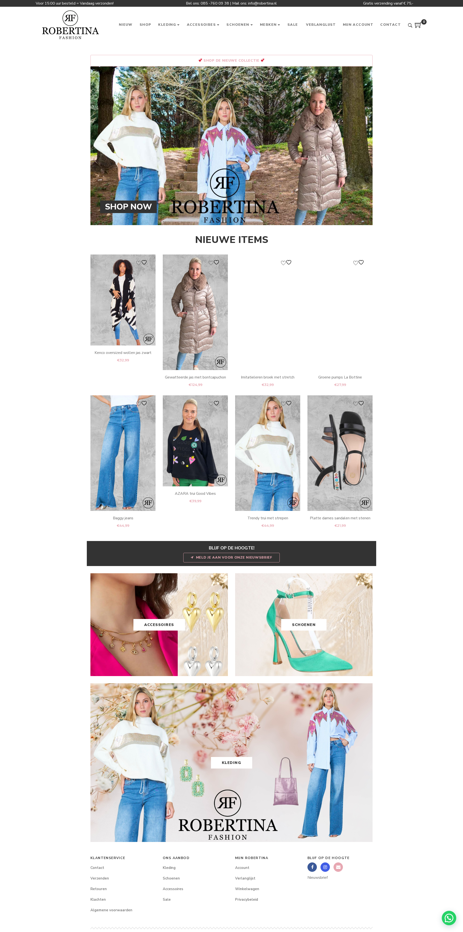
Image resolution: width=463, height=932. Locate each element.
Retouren (98, 888)
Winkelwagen (247, 888)
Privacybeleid (246, 899)
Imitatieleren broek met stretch (267, 377)
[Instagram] (325, 867)
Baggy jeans (123, 518)
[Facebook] (312, 867)
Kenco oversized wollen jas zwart (123, 352)
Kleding (231, 762)
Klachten (98, 899)
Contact (97, 867)
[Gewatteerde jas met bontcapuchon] (195, 312)
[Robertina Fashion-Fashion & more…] (70, 25)
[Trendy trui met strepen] (267, 453)
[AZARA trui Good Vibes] (195, 440)
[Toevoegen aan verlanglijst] (142, 262)
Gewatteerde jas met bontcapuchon (195, 377)
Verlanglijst (245, 878)
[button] (449, 918)
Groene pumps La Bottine (340, 377)
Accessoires (159, 624)
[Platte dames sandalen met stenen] (340, 453)
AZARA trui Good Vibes (195, 493)
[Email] (338, 867)
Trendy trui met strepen (267, 518)
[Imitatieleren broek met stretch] (267, 312)
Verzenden (99, 878)
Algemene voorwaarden (111, 910)
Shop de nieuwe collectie (231, 60)
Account (242, 867)
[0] (418, 26)
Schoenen (304, 624)
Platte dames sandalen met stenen (340, 518)
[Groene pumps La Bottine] (340, 312)
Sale (167, 899)
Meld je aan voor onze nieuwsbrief (234, 557)
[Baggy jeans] (123, 453)
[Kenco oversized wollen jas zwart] (123, 299)
